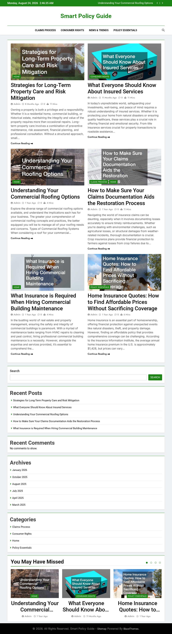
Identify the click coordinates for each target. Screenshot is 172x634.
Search (14, 371)
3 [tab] (155, 563)
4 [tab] (160, 563)
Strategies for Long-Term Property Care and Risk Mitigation (41, 91)
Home (17, 76)
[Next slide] (162, 3)
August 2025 (19, 484)
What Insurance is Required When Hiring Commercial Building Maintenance (43, 302)
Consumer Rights (72, 30)
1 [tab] (147, 563)
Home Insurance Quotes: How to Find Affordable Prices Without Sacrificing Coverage (123, 302)
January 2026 (19, 470)
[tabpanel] (34, 593)
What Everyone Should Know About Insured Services (122, 88)
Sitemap (101, 628)
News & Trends (99, 30)
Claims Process (45, 30)
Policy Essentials (125, 30)
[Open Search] (163, 30)
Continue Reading (20, 143)
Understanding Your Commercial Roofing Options (45, 193)
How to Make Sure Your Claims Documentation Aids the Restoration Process (121, 3)
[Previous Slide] (157, 3)
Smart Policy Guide (86, 16)
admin (17, 104)
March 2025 (18, 504)
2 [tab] (151, 563)
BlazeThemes (131, 628)
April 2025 (18, 497)
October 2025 (19, 477)
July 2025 (17, 490)
